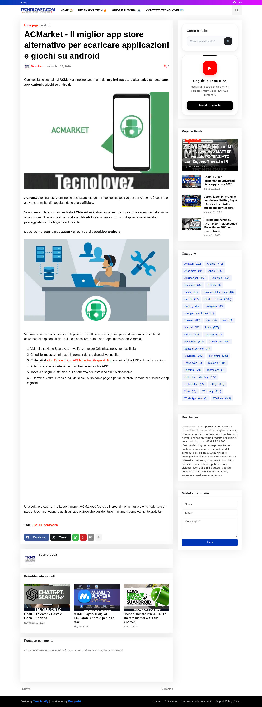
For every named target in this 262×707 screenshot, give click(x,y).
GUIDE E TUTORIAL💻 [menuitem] (126, 10)
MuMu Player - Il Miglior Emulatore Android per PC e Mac (94, 618)
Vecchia (166, 688)
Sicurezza (193, 355)
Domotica (220, 277)
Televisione (215, 370)
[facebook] (234, 2)
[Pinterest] (83, 537)
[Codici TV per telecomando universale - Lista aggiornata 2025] (191, 181)
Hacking (191, 306)
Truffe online (194, 384)
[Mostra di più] (98, 537)
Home (23, 2)
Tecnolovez (193, 362)
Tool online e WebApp (200, 377)
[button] (237, 10)
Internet (192, 320)
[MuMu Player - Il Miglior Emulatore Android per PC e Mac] (97, 597)
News (212, 327)
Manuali (191, 327)
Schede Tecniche (197, 348)
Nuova (26, 688)
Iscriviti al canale (210, 105)
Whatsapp (211, 391)
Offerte (191, 334)
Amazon (192, 263)
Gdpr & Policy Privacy (229, 701)
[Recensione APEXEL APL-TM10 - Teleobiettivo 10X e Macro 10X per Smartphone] (191, 224)
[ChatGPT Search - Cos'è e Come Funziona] (47, 597)
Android (45, 25)
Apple (215, 270)
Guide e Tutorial (218, 299)
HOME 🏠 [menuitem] (67, 10)
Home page (31, 25)
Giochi (191, 292)
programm (214, 334)
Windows (222, 398)
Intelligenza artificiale (199, 313)
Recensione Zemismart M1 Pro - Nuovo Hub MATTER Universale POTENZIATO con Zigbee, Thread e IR (209, 154)
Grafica (191, 299)
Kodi (227, 320)
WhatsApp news (195, 398)
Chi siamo (171, 701)
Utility (217, 384)
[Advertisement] (96, 414)
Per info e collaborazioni (196, 701)
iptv (211, 320)
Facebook (192, 285)
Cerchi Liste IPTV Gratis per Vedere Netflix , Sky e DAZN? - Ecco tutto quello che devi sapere (220, 202)
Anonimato (193, 270)
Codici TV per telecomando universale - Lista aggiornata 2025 (220, 180)
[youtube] (240, 2)
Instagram (214, 306)
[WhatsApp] (75, 537)
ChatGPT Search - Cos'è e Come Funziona (43, 616)
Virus (190, 391)
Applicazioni (51, 525)
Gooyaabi (74, 701)
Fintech (214, 285)
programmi (194, 341)
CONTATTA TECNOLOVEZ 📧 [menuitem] (165, 10)
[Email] (91, 537)
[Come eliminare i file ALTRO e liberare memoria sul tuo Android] (146, 597)
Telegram (192, 370)
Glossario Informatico (219, 292)
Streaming (218, 355)
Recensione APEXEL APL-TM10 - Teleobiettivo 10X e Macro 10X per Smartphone (220, 225)
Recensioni (219, 341)
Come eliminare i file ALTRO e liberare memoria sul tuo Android (145, 618)
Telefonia (216, 362)
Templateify (40, 701)
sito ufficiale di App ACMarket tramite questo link (79, 360)
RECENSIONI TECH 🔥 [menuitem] (92, 10)
